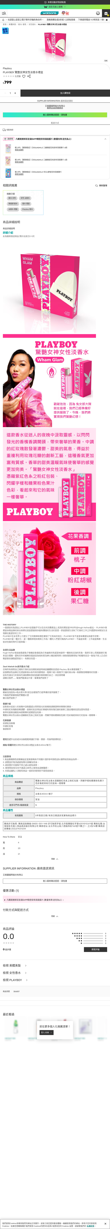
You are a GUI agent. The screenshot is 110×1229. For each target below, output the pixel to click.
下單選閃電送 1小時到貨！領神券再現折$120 (89, 19)
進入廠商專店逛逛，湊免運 (55, 115)
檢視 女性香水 (12, 972)
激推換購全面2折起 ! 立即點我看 (52, 19)
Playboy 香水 (27, 209)
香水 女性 (12, 198)
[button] (106, 13)
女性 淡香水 (25, 198)
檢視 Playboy (12, 980)
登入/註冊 (45, 1032)
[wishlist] (24, 76)
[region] (55, 1224)
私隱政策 (90, 1226)
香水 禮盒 (26, 204)
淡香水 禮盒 (12, 209)
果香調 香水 (12, 204)
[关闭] (105, 1224)
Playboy (7, 68)
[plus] (15, 93)
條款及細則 (19, 150)
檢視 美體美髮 (12, 965)
